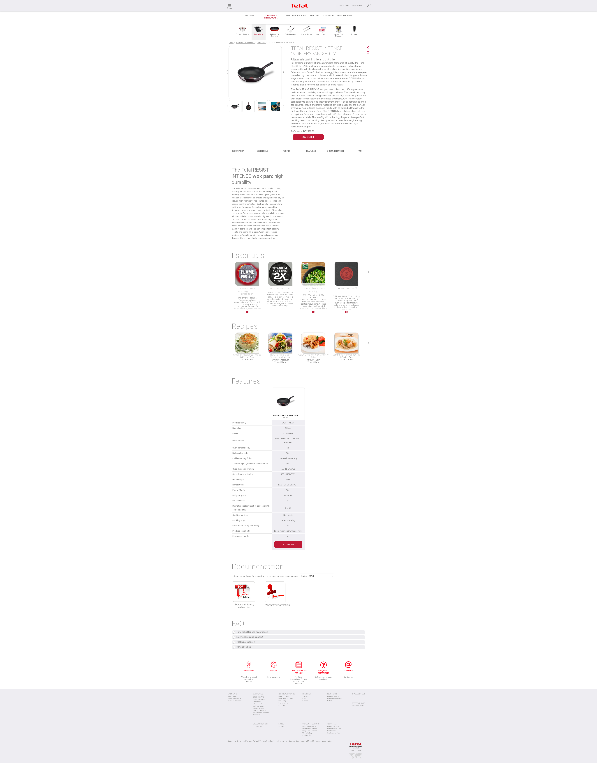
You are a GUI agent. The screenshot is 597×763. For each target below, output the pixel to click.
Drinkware (256, 715)
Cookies (316, 741)
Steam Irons (232, 696)
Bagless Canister (333, 696)
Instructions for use (309, 729)
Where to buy (307, 733)
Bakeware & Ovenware (260, 704)
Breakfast (250, 15)
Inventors (283, 741)
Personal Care (344, 15)
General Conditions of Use (300, 741)
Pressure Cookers (259, 700)
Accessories (257, 726)
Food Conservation (259, 710)
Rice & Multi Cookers (285, 699)
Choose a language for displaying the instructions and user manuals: (266, 576)
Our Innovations (333, 726)
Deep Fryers (282, 705)
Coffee (304, 699)
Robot (329, 701)
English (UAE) (344, 5)
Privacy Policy (252, 741)
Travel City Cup (358, 694)
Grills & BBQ (282, 701)
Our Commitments (334, 729)
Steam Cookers (283, 696)
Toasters (305, 696)
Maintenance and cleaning (249, 637)
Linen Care (314, 15)
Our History (331, 731)
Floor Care (328, 15)
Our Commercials (333, 733)
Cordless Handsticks (334, 699)
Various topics (243, 647)
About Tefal (356, 750)
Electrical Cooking (296, 15)
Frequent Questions (309, 731)
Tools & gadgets (258, 706)
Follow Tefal (357, 5)
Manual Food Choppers (261, 713)
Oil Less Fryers (283, 703)
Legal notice (327, 741)
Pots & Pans (257, 702)
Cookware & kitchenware (271, 16)
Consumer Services (236, 741)
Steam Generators (234, 699)
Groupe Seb (264, 741)
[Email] (368, 52)
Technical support (245, 642)
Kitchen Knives (258, 708)
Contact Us (306, 735)
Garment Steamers (234, 701)
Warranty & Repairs (309, 726)
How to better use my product (252, 632)
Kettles (305, 701)
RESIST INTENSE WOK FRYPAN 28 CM (285, 416)
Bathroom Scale (358, 706)
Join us (274, 741)
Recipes (281, 726)
